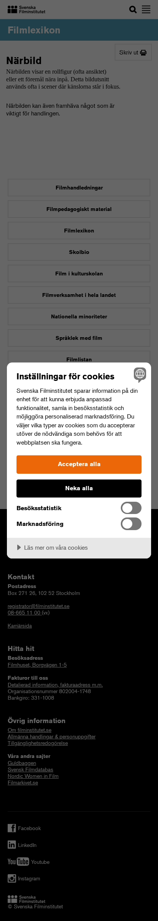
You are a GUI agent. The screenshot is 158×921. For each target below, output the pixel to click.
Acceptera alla (79, 464)
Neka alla (79, 488)
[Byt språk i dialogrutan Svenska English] (139, 374)
